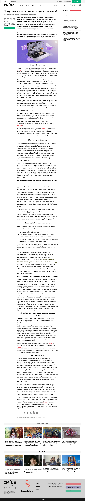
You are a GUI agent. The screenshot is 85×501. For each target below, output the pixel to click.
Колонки (42, 5)
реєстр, (34, 411)
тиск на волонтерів (51, 411)
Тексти (27, 5)
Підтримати (77, 1)
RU (60, 5)
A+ (5, 21)
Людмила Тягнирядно (23, 14)
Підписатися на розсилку (73, 487)
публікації (19, 125)
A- (8, 21)
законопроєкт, (24, 411)
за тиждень (58, 454)
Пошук (60, 1)
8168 (19, 347)
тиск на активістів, (43, 411)
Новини (21, 5)
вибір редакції (77, 454)
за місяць (65, 454)
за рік (71, 454)
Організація (13, 1)
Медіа (5, 1)
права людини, (30, 411)
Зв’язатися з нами (73, 490)
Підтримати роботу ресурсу (73, 483)
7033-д (50, 343)
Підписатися (68, 1)
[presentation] (6, 461)
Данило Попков (32, 14)
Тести (55, 5)
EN (64, 5)
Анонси (49, 5)
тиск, (38, 411)
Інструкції (34, 5)
